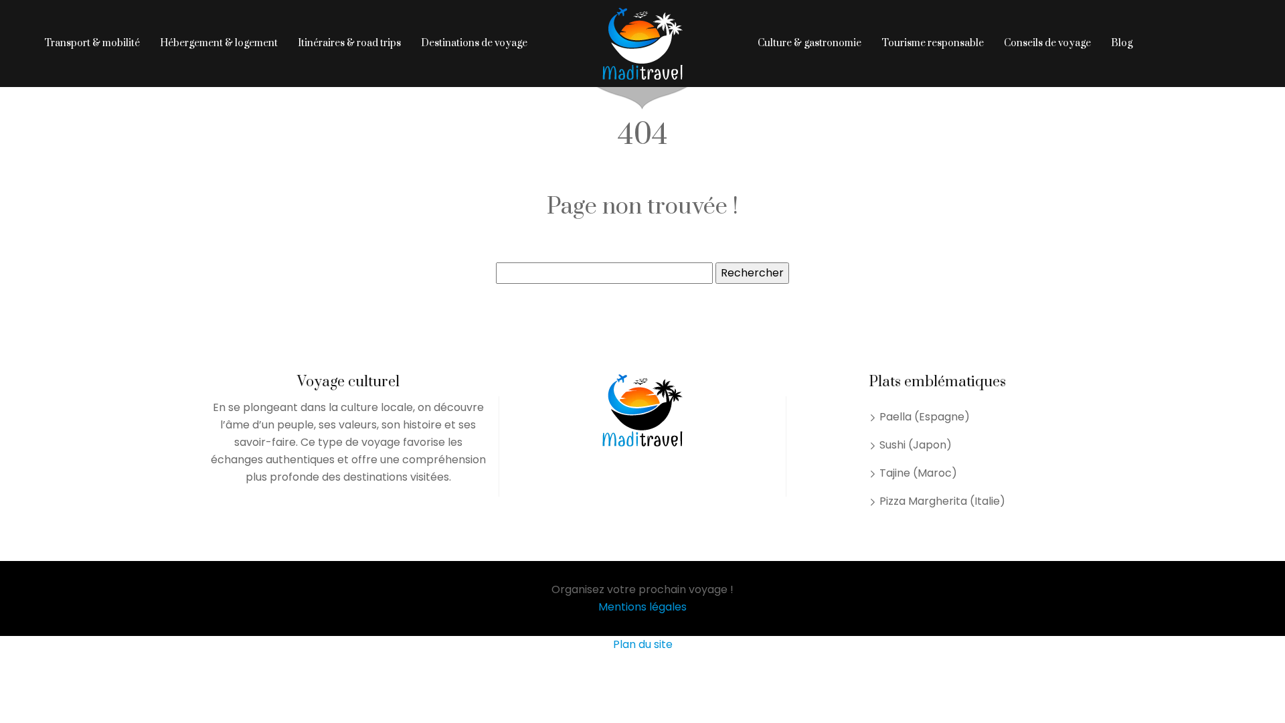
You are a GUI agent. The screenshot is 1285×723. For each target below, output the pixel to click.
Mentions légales (642, 607)
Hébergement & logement (219, 43)
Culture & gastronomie (809, 43)
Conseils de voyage (1047, 43)
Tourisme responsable (932, 43)
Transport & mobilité (92, 43)
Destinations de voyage (474, 43)
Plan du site (643, 644)
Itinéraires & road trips (349, 43)
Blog (1121, 43)
